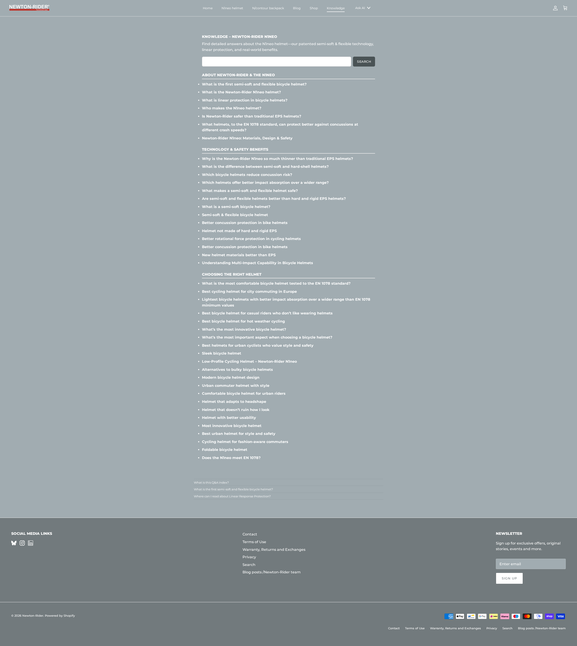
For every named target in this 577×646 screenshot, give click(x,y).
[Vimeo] (13, 543)
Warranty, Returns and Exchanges (274, 549)
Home (208, 8)
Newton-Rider (32, 615)
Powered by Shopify (60, 615)
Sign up (509, 578)
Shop (314, 8)
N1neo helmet (232, 8)
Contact (250, 534)
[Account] (554, 8)
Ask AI (360, 8)
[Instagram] (22, 543)
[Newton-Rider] (29, 8)
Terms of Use (254, 542)
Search (364, 62)
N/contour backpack (268, 8)
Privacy (249, 557)
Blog (297, 8)
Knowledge (336, 8)
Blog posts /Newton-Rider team (272, 572)
